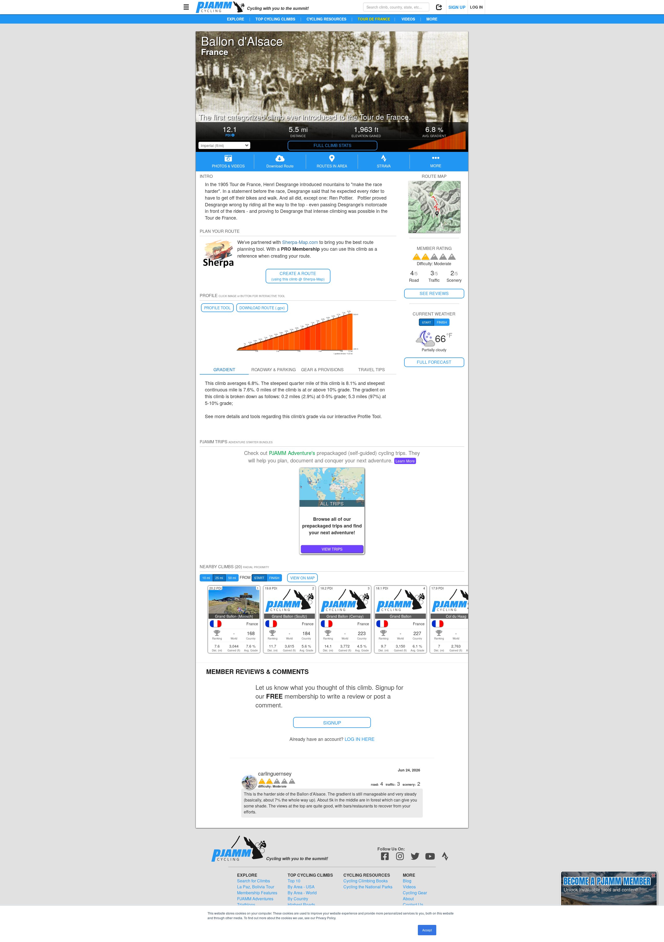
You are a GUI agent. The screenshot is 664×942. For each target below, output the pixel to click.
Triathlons (246, 905)
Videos (409, 887)
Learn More (405, 460)
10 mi (206, 577)
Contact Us (413, 905)
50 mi (232, 577)
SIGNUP (332, 722)
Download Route (280, 165)
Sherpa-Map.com (300, 241)
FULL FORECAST (434, 362)
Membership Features (257, 893)
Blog (407, 881)
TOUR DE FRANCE (374, 19)
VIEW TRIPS (332, 549)
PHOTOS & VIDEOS (228, 165)
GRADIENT (224, 369)
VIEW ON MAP (302, 577)
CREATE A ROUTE (298, 276)
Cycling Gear (415, 893)
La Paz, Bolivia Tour (255, 887)
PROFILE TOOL (217, 307)
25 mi (219, 577)
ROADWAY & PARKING (273, 369)
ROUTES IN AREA (332, 165)
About (408, 899)
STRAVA (384, 165)
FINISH (274, 577)
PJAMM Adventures (255, 899)
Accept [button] (427, 930)
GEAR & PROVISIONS (322, 369)
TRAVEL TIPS (371, 369)
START (259, 577)
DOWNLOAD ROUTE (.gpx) (262, 307)
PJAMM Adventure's (292, 452)
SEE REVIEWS (434, 293)
